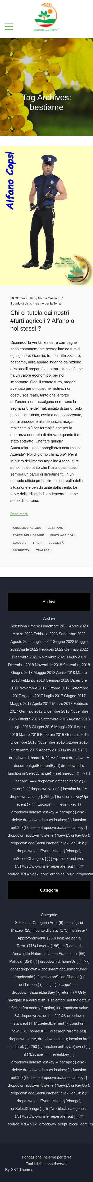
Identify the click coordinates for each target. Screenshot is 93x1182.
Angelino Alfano (27, 527)
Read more (19, 514)
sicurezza (21, 550)
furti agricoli (62, 535)
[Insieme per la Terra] (46, 17)
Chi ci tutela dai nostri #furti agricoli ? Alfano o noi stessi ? (42, 320)
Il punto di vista (20, 303)
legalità (56, 542)
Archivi (49, 618)
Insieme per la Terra (47, 303)
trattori (43, 550)
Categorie (49, 915)
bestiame (55, 527)
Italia (38, 542)
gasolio (20, 542)
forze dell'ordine (28, 535)
